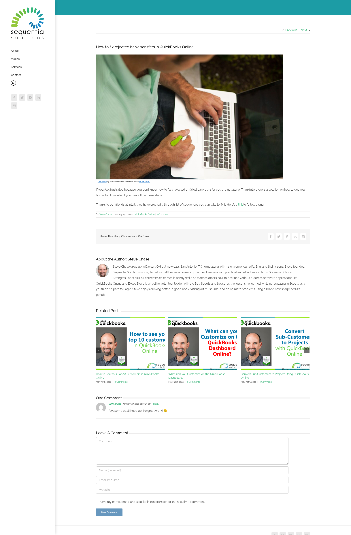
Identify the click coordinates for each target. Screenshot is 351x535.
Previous (291, 30)
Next (304, 30)
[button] (27, 83)
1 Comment (162, 214)
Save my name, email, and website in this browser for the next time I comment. (152, 502)
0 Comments (121, 382)
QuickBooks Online (144, 214)
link (240, 204)
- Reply (155, 404)
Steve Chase (105, 214)
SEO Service (115, 404)
